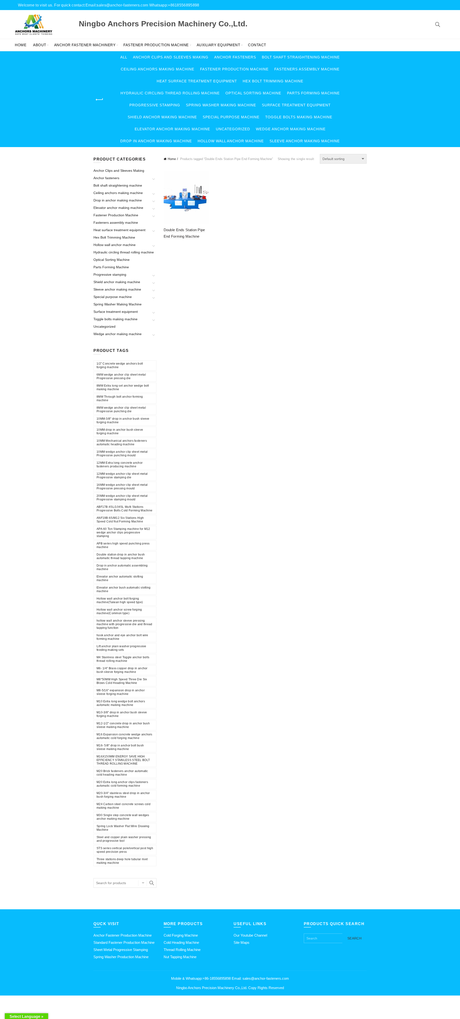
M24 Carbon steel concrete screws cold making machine (123, 805)
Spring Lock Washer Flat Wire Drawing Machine (123, 827)
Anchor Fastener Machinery (85, 45)
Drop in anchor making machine (156, 141)
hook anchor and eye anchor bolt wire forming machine (122, 637)
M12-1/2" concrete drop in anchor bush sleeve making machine (123, 725)
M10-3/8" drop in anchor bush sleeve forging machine (122, 714)
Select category (142, 883)
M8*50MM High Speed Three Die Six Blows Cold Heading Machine (122, 681)
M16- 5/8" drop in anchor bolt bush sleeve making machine (120, 747)
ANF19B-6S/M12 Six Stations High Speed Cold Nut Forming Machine (120, 519)
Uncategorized (233, 129)
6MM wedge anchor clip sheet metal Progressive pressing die (121, 376)
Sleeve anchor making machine (305, 141)
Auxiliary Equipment (218, 45)
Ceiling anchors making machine (157, 69)
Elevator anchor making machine (172, 129)
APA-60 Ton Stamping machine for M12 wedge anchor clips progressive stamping (123, 532)
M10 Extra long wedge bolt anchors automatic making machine (121, 703)
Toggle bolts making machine (298, 117)
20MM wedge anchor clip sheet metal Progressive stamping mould (122, 497)
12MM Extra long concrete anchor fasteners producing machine (120, 464)
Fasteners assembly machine (306, 69)
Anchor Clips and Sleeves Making (170, 57)
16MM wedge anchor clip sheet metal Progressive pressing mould (122, 486)
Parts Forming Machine (313, 93)
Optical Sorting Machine (253, 93)
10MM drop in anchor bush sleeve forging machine (120, 431)
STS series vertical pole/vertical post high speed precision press (125, 850)
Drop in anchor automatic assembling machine (122, 567)
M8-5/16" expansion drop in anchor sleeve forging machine (121, 692)
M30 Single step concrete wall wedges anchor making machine (123, 816)
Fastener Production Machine (156, 45)
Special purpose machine (231, 117)
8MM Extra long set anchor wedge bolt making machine (123, 387)
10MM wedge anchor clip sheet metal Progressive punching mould (122, 453)
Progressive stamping (154, 105)
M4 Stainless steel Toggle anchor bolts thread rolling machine (123, 659)
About (39, 45)
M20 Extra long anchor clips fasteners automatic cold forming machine (122, 783)
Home (20, 45)
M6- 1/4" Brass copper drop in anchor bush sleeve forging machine (122, 670)
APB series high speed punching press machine (123, 545)
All (123, 57)
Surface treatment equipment (296, 105)
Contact (257, 45)
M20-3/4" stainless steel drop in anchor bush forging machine (123, 794)
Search (151, 883)
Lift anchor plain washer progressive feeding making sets (121, 648)
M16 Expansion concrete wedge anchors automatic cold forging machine (124, 736)
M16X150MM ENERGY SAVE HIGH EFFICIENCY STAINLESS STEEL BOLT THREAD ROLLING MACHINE (123, 760)
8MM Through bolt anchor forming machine (120, 398)
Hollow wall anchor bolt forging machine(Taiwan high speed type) (120, 600)
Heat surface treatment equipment (197, 81)
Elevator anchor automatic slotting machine (120, 578)
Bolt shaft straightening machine (301, 57)
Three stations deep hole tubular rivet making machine (122, 861)
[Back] (99, 99)
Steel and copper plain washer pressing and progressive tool (124, 839)
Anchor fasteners (235, 57)
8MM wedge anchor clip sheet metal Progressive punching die (121, 409)
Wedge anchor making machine (291, 129)
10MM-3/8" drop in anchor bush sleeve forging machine (123, 420)
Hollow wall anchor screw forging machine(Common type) (119, 611)
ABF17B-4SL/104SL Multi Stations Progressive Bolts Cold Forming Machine (124, 508)
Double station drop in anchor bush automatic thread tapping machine (121, 556)
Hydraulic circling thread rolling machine (170, 93)
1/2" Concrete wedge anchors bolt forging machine (120, 365)
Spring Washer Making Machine (221, 105)
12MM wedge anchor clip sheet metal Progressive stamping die (122, 475)
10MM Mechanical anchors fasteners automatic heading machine (122, 442)
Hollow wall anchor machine (231, 141)
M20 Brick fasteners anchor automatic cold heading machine (122, 772)
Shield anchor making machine (162, 117)
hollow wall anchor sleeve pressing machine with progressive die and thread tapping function (124, 624)
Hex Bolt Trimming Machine (273, 81)
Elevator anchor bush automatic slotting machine (124, 589)
